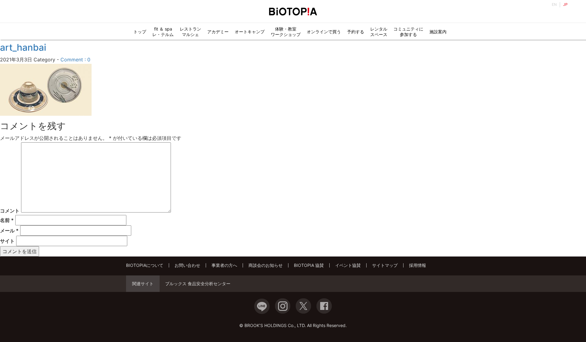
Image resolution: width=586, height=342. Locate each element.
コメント (10, 211)
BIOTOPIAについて (144, 265)
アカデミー (218, 31)
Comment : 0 (75, 59)
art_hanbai (23, 47)
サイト (7, 241)
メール (9, 230)
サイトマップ (385, 265)
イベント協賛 (348, 265)
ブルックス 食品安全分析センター (197, 284)
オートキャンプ (250, 31)
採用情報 (417, 265)
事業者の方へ (224, 265)
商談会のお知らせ (265, 265)
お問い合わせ (187, 265)
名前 (7, 220)
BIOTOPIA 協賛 (309, 265)
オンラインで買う (324, 31)
